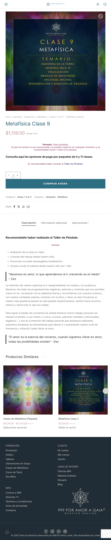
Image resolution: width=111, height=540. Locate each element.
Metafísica (42, 117)
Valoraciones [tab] (80, 222)
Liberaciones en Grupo (18, 463)
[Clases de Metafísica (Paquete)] (28, 390)
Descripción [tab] (29, 222)
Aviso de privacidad (16, 505)
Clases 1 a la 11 (57, 117)
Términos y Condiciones (19, 501)
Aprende (17, 117)
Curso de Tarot (14, 472)
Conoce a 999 (13, 492)
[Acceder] (98, 4)
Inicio (8, 117)
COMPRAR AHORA (55, 183)
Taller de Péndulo (73, 163)
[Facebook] (14, 206)
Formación (11, 450)
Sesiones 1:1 (12, 497)
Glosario (62, 480)
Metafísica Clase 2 (68, 418)
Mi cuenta (63, 450)
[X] (18, 206)
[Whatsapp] (23, 206)
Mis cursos (63, 454)
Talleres (10, 459)
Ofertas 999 (64, 471)
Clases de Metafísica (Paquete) (20, 418)
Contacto (11, 510)
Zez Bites (11, 476)
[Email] (28, 206)
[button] (7, 532)
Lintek (97, 535)
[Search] (105, 4)
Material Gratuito (67, 475)
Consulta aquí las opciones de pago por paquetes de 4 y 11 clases (49, 156)
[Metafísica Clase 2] (83, 390)
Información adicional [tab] (54, 222)
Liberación (51, 197)
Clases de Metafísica (17, 467)
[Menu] (6, 4)
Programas (29, 117)
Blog (60, 484)
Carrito (61, 459)
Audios (9, 454)
